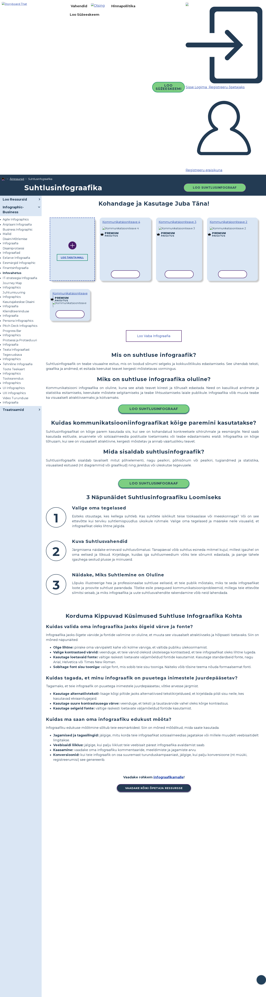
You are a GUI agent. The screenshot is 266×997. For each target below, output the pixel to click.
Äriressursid (17, 179)
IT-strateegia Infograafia (20, 278)
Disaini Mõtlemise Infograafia (15, 241)
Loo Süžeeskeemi (168, 87)
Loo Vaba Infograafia (153, 336)
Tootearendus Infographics (13, 381)
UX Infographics (14, 393)
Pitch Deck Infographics (20, 326)
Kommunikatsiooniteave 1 (69, 295)
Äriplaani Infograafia (17, 224)
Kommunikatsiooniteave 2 (228, 222)
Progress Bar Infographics (12, 333)
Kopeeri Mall (122, 229)
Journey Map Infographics (12, 285)
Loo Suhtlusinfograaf (215, 187)
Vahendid (79, 6)
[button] (99, 6)
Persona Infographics (18, 320)
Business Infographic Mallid (18, 232)
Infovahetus (12, 273)
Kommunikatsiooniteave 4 (121, 222)
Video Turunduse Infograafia (15, 400)
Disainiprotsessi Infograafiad (13, 250)
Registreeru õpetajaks (226, 87)
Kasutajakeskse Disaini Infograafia (18, 304)
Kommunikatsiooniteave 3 (177, 222)
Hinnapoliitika (123, 6)
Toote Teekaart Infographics (14, 371)
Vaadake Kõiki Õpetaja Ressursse (154, 788)
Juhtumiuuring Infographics (14, 295)
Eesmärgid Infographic (19, 263)
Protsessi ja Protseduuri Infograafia (20, 342)
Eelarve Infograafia (16, 258)
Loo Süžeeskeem (84, 15)
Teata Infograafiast (16, 349)
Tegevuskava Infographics (12, 357)
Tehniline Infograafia (17, 364)
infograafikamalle (168, 777)
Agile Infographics (16, 219)
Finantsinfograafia (15, 268)
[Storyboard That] (14, 3)
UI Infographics (14, 388)
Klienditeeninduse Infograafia (16, 313)
